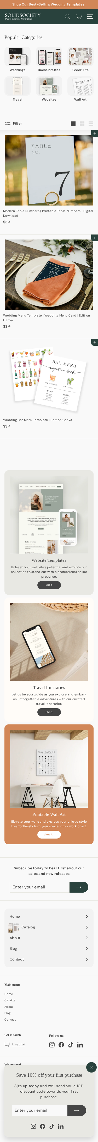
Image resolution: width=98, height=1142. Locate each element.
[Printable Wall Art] (49, 769)
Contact (10, 1019)
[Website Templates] (49, 515)
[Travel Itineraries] (49, 642)
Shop (49, 585)
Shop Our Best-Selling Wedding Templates (48, 4)
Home (8, 994)
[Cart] (79, 16)
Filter (17, 123)
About (8, 1007)
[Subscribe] (76, 1110)
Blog (7, 1013)
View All (49, 834)
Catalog (9, 1000)
